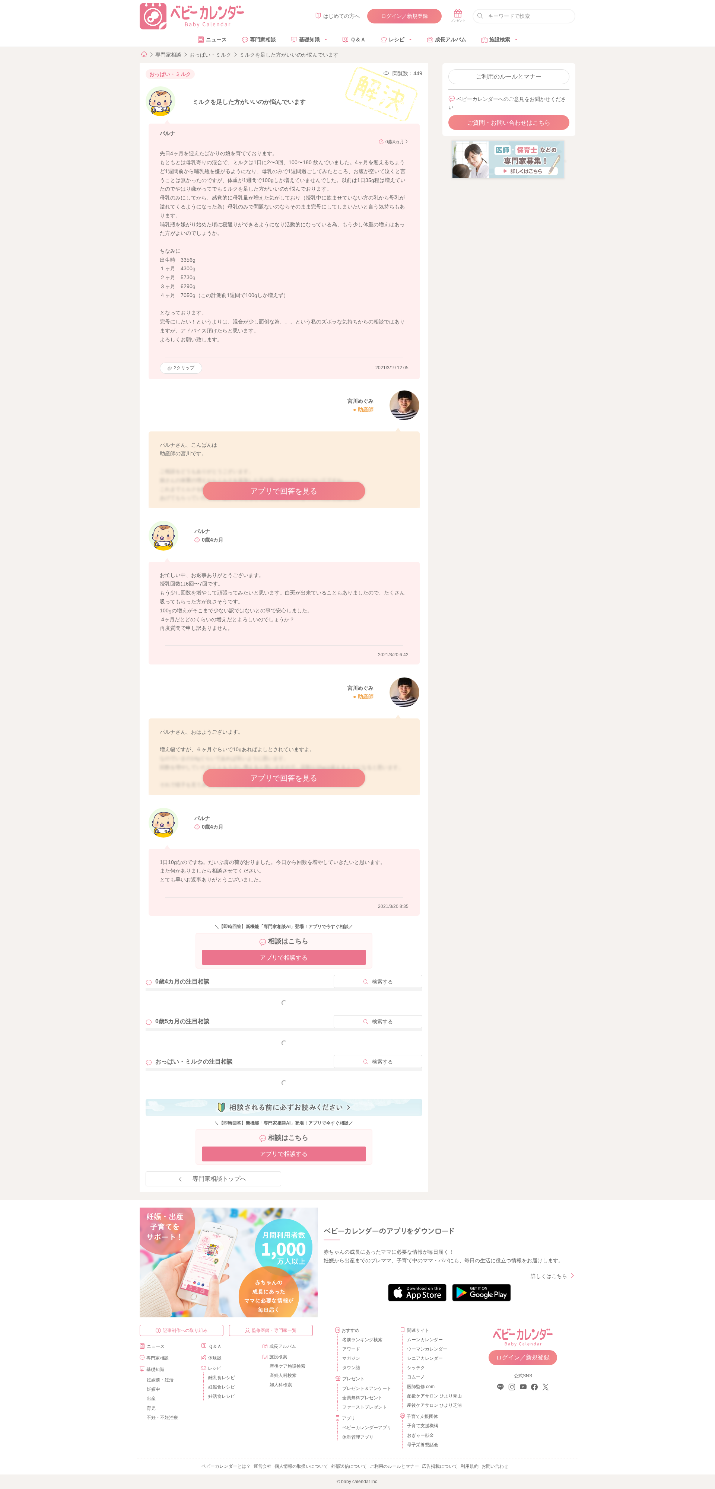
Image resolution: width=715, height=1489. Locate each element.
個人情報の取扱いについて (301, 1466)
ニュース (216, 39)
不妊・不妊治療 (162, 1417)
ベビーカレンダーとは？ (226, 1466)
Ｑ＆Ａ (358, 39)
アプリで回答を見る (283, 491)
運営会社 (262, 1466)
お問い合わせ (495, 1466)
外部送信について (349, 1466)
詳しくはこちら (549, 1276)
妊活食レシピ (221, 1396)
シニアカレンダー (425, 1358)
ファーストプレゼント (364, 1407)
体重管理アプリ (358, 1437)
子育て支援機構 (422, 1425)
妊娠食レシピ (221, 1387)
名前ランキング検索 (362, 1339)
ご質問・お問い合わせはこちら (508, 122)
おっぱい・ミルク (210, 55)
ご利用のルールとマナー (508, 76)
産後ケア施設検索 (287, 1366)
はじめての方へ (341, 16)
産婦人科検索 (283, 1375)
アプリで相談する (284, 957)
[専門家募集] (508, 159)
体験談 (215, 1358)
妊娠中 (153, 1389)
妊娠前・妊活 (160, 1380)
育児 (151, 1408)
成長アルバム (450, 39)
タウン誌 (351, 1367)
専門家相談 (263, 39)
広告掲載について (440, 1466)
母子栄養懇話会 (422, 1444)
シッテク (416, 1367)
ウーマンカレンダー (427, 1349)
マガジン (351, 1358)
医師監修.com (421, 1386)
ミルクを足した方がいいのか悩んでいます (289, 55)
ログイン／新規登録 (404, 16)
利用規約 (470, 1466)
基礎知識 (309, 39)
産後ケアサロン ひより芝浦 (433, 1405)
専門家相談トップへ (219, 1179)
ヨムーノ (416, 1377)
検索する (382, 982)
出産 (151, 1398)
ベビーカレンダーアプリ (366, 1427)
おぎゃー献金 (420, 1435)
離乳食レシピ (221, 1377)
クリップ (184, 367)
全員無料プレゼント (362, 1397)
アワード (351, 1349)
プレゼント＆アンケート (366, 1388)
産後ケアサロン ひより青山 (433, 1396)
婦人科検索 (281, 1384)
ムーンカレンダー (425, 1339)
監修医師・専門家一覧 (274, 1330)
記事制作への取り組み (185, 1330)
